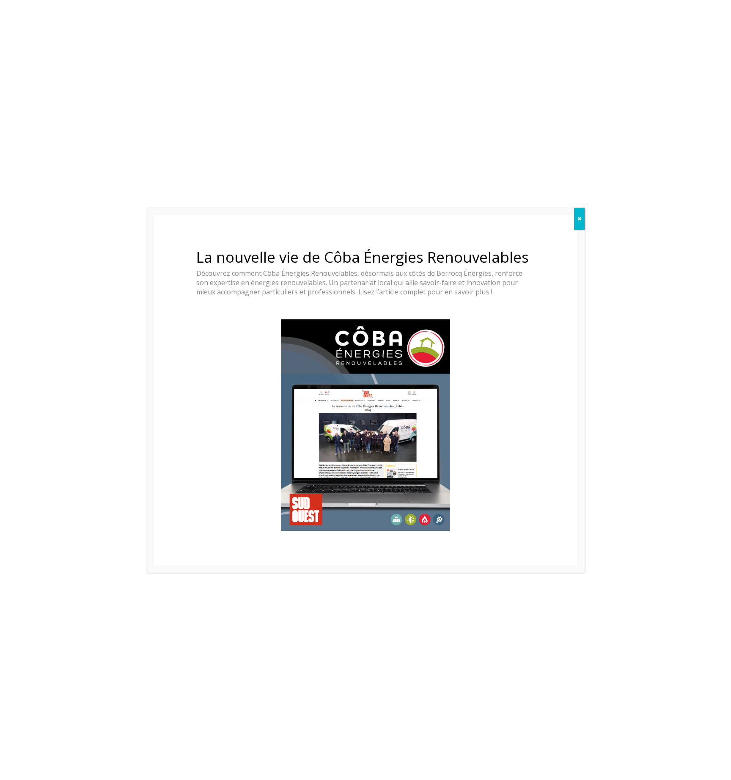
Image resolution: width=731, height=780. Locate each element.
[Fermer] (579, 219)
